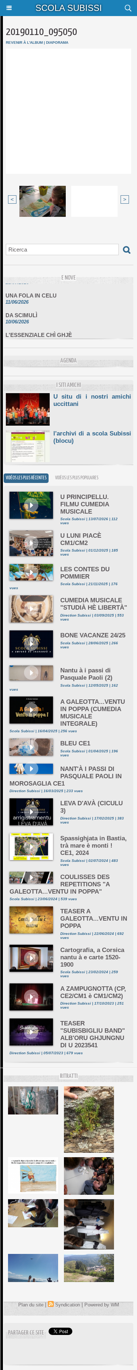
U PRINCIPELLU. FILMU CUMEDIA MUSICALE (84, 504)
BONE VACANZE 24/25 (92, 635)
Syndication (67, 1305)
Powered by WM (101, 1305)
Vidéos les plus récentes (26, 478)
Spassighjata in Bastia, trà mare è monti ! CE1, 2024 (93, 845)
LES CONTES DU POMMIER (85, 573)
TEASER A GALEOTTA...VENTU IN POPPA (93, 918)
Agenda (68, 361)
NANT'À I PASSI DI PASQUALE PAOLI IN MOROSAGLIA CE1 (65, 776)
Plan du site (30, 1305)
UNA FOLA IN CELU (31, 292)
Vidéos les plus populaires (76, 478)
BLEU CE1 (75, 743)
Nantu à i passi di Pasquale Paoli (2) (86, 674)
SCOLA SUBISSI (68, 8)
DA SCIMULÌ (21, 311)
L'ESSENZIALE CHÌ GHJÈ (38, 331)
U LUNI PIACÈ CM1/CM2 (80, 539)
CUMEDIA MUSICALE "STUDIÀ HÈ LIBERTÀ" (93, 604)
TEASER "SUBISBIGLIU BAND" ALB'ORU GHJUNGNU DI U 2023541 (92, 1034)
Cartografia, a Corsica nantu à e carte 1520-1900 (92, 957)
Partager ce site (26, 1333)
